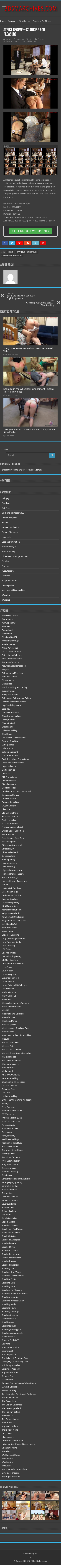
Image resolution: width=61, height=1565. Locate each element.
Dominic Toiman (9, 798)
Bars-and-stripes (9, 676)
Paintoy (5, 1103)
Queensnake (7, 1132)
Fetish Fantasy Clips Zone (13, 838)
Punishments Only (10, 1128)
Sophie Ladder (8, 1222)
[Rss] (30, 1557)
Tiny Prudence (8, 1423)
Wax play (6, 595)
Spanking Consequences (13, 1275)
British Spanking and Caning (14, 687)
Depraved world (9, 766)
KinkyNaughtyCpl (9, 924)
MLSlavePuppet (9, 1057)
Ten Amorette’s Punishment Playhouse (19, 1394)
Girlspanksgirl (8, 849)
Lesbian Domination (11, 542)
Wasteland (6, 1451)
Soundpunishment (10, 1225)
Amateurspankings (10, 641)
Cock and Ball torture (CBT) (14, 513)
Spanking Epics (8, 1283)
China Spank (7, 727)
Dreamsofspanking (10, 802)
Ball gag (5, 498)
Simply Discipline (9, 1218)
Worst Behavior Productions (14, 1469)
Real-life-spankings (10, 1139)
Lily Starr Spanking (10, 960)
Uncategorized (8, 585)
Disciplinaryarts (9, 784)
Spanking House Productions (15, 1293)
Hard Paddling (8, 867)
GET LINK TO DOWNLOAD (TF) (30, 231)
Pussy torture (8, 571)
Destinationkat (8, 770)
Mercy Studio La (9, 996)
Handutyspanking (9, 863)
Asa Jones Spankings (11, 662)
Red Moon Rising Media (12, 1150)
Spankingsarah (8, 1322)
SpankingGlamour (10, 1315)
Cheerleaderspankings (12, 716)
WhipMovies (7, 1462)
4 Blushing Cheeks (10, 615)
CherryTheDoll (8, 723)
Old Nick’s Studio (9, 1085)
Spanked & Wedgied (11, 1240)
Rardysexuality (8, 1136)
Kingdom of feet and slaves (14, 920)
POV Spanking (8, 1114)
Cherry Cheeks (8, 719)
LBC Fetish (6, 949)
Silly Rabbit (7, 1214)
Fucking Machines (10, 532)
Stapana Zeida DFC (10, 1340)
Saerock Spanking (10, 1171)
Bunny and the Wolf (10, 694)
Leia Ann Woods (9, 953)
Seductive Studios (10, 1197)
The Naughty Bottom (11, 1412)
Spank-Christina (9, 1236)
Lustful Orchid (8, 989)
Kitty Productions (9, 928)
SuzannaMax (7, 1379)
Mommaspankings (10, 1064)
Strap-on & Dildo (9, 580)
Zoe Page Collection (11, 1476)
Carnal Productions (10, 712)
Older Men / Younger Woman (15, 556)
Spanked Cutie (8, 1247)
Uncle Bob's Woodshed (12, 1440)
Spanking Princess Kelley (13, 1301)
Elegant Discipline (10, 806)
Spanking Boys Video (11, 1272)
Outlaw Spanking (9, 1096)
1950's (10, 252)
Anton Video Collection (12, 655)
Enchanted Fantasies (11, 816)
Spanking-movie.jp (10, 1311)
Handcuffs (6, 537)
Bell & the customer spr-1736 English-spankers (21, 295)
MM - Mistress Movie (11, 1060)
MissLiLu (5, 1039)
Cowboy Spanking (10, 741)
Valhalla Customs (9, 1448)
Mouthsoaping (8, 551)
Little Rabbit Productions (13, 963)
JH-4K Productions (10, 906)
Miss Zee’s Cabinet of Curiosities (16, 1035)
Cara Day (6, 709)
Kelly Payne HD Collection (13, 917)
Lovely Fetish (7, 971)
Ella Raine (6, 809)
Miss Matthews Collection (13, 1014)
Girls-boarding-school (12, 845)
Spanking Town (9, 1308)
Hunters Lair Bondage (11, 888)
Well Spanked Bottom (11, 1455)
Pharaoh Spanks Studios (12, 1110)
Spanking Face (8, 1286)
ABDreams (6, 626)
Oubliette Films (8, 1089)
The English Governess (12, 1405)
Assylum (5, 669)
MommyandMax (9, 1067)
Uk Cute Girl (7, 1433)
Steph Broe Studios (10, 1347)
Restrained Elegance (11, 1157)
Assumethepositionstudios (14, 666)
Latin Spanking (8, 945)
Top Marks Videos (10, 1426)
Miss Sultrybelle (9, 1024)
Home (3, 21)
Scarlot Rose (7, 1193)
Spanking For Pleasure (27, 252)
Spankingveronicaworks (12, 1333)
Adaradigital (7, 630)
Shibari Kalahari (9, 1211)
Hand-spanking (8, 859)
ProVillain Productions (11, 1121)
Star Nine (6, 1344)
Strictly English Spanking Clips (15, 1362)
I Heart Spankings (10, 892)
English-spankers (9, 820)
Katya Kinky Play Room (12, 910)
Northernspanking (10, 1078)
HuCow (5, 884)
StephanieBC (7, 1351)
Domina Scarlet (8, 788)
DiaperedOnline (9, 780)
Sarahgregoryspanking (12, 1182)
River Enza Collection (11, 1161)
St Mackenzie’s (8, 1336)
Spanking (12, 21)
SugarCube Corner (10, 1372)
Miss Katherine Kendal (11, 1006)
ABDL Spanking (8, 623)
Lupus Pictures (8, 981)
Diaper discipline (9, 518)
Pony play (6, 566)
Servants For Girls (10, 1200)
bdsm (8, 39)
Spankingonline (9, 1319)
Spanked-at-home (10, 1250)
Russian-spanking (10, 1168)
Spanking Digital (9, 1279)
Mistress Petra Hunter (11, 1049)
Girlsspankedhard (10, 852)
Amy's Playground (10, 648)
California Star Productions (14, 702)
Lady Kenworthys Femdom (13, 938)
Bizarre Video (8, 680)
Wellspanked (7, 1458)
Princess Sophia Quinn (12, 1118)
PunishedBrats (8, 1125)
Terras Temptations (10, 1397)
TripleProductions (10, 1430)
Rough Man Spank (10, 1164)
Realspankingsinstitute (12, 1143)
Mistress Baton (8, 1046)
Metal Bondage (9, 547)
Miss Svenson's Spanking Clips (15, 1028)
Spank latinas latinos (11, 1232)
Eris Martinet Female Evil (12, 827)
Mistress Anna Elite (10, 1042)
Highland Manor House (12, 870)
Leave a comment (13, 41)
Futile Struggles (9, 841)
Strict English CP (9, 1354)
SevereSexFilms (9, 1204)
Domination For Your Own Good (16, 791)
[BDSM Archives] (30, 7)
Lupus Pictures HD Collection (14, 985)
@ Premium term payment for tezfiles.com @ (22, 470)
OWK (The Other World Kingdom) (17, 1100)
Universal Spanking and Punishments (18, 1444)
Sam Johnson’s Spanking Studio (16, 1179)
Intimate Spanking (10, 899)
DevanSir (6, 773)
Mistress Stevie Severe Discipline (16, 1053)
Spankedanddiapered (11, 1258)
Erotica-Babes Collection (13, 831)
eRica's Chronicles (10, 824)
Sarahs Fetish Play (10, 1186)
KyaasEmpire (7, 931)
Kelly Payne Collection (11, 913)
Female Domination (10, 527)
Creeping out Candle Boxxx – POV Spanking (40, 302)
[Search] (52, 455)
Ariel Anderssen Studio (12, 659)
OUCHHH (6, 1093)
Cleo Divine (7, 734)
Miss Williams (8, 1032)
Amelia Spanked (9, 644)
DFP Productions (9, 777)
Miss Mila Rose (8, 1017)
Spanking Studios (9, 1304)
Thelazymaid (7, 1415)
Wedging (6, 600)
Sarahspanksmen (9, 1189)
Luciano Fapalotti (9, 974)
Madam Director (9, 992)
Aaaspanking (7, 619)
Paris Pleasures (8, 1107)
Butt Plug (6, 508)
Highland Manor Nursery (13, 874)
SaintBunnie (7, 1175)
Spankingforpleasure (12, 256)
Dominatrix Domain (10, 795)
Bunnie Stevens (8, 691)
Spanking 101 (8, 1268)
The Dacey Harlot (9, 1401)
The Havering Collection (12, 1408)
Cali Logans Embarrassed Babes (16, 698)
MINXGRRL (6, 999)
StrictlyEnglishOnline (11, 1365)
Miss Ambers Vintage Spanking (15, 1003)
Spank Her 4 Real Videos (12, 1229)
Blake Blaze (7, 684)
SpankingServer (9, 1326)
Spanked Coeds (9, 1243)
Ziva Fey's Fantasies (10, 1473)
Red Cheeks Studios (10, 1146)
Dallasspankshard (10, 752)
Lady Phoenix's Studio (11, 942)
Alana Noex (7, 633)
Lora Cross (7, 967)
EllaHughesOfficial (10, 813)
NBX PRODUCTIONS (11, 1075)
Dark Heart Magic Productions (15, 759)
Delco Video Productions (13, 763)
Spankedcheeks (9, 1261)
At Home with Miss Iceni (12, 673)
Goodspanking (8, 856)
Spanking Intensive (10, 1297)
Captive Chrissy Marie (11, 705)
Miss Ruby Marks (9, 1021)
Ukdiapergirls (8, 1437)
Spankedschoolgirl (10, 1265)
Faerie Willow (8, 834)
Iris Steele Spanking (11, 902)
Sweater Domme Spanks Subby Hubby (19, 1383)
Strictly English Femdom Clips (15, 1358)
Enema (5, 522)
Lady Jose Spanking (10, 935)
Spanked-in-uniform (11, 1254)
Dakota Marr (7, 748)
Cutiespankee (8, 745)
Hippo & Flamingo (10, 877)
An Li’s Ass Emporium (11, 651)
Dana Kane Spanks (10, 755)
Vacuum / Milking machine (13, 590)
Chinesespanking (9, 730)
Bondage (6, 503)
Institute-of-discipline (11, 895)
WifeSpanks (7, 1466)
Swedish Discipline (10, 1387)
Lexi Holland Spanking (12, 956)
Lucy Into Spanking (10, 978)
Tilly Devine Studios (10, 1419)
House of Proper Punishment (15, 881)
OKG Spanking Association (13, 1082)
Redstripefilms (8, 1154)
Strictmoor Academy (11, 1369)
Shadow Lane (8, 1207)
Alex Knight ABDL (9, 637)
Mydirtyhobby (8, 1071)
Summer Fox (7, 1376)
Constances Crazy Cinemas (14, 737)
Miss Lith (6, 1010)
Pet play (5, 561)
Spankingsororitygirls (11, 1329)
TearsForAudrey (9, 1390)
